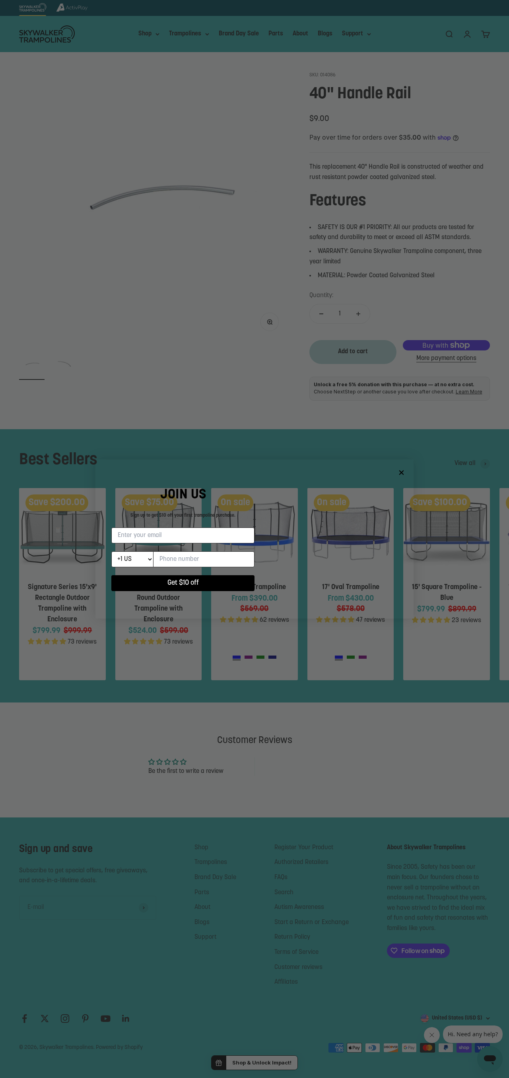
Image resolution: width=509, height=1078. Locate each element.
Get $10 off (183, 583)
